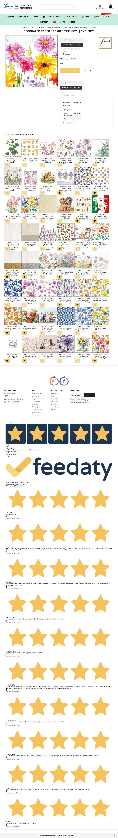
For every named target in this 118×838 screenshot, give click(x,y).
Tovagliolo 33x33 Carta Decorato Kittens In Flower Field (48, 329)
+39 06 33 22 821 (12, 402)
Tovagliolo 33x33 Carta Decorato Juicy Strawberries (30, 328)
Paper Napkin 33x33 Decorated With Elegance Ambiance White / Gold (12, 273)
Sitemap (35, 404)
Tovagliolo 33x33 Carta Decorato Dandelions (100, 272)
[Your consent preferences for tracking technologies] (115, 835)
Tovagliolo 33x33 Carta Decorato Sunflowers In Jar (83, 356)
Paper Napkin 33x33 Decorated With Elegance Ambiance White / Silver (30, 273)
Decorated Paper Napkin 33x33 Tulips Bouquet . (13, 216)
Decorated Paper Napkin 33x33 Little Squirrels (48, 188)
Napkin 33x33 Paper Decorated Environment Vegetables (65, 245)
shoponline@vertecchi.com (15, 399)
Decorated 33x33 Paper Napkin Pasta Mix (30, 160)
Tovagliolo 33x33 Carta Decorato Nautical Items (12, 356)
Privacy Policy (37, 409)
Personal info (55, 393)
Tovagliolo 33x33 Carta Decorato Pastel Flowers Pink (30, 356)
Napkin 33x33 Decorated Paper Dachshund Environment (65, 217)
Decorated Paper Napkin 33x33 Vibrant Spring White (30, 216)
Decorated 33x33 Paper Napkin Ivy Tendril (12, 160)
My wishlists (55, 407)
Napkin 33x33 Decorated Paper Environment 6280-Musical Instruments (83, 217)
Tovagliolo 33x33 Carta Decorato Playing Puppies (48, 356)
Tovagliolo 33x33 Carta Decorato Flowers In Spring (83, 300)
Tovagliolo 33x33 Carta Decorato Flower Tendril (65, 300)
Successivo (18, 486)
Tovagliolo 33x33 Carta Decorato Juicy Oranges (13, 328)
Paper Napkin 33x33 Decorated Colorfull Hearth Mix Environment (83, 245)
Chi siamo (35, 396)
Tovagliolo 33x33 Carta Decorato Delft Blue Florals (13, 300)
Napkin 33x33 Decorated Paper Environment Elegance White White (13, 246)
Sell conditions (37, 393)
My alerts (54, 409)
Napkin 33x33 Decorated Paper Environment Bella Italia (101, 217)
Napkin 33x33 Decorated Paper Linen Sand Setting (31, 244)
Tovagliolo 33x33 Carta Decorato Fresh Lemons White (101, 300)
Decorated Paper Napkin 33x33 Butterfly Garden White (65, 161)
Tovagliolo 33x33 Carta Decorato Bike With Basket (65, 272)
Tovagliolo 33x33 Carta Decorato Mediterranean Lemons (100, 329)
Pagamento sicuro (38, 399)
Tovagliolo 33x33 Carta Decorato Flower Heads (48, 300)
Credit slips (55, 399)
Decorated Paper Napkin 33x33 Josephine (30, 188)
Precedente (9, 486)
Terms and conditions (39, 415)
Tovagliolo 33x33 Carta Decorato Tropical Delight (100, 356)
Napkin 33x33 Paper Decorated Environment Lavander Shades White (47, 246)
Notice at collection (47, 836)
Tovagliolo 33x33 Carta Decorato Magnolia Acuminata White (83, 329)
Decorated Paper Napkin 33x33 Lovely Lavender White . (65, 189)
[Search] (74, 7)
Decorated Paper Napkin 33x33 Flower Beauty (83, 160)
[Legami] (54, 22)
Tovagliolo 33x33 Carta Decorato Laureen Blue (65, 328)
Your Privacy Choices (66, 836)
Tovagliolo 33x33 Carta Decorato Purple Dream (65, 356)
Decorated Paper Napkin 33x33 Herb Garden (13, 188)
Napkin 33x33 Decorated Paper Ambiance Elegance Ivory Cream (48, 217)
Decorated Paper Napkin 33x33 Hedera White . (101, 160)
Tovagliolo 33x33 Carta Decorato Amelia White (48, 272)
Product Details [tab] (69, 95)
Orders (53, 396)
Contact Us (36, 401)
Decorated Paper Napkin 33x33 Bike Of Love (48, 160)
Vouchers (54, 404)
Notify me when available (72, 45)
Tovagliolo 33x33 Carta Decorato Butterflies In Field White (83, 273)
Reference (66, 102)
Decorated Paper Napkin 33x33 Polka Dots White (100, 188)
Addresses (54, 401)
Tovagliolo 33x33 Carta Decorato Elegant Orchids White (30, 301)
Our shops (35, 407)
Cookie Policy (36, 412)
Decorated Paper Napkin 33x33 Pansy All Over (83, 188)
